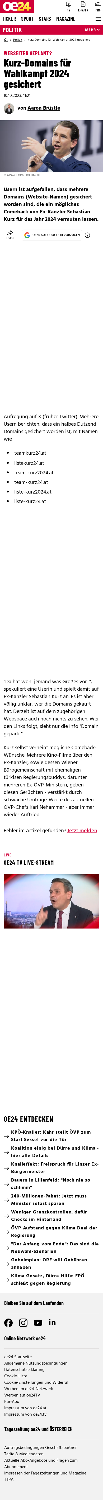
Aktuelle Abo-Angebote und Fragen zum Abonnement (41, 1463)
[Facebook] (8, 1323)
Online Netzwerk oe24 (25, 1338)
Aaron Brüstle (43, 108)
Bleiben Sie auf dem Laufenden (34, 1303)
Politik (12, 30)
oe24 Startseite (18, 1357)
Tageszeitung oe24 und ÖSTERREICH (38, 1429)
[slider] (31, 920)
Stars (45, 18)
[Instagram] (23, 1323)
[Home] (6, 40)
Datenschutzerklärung (24, 1369)
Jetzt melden (82, 831)
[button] (52, 902)
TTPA (8, 1479)
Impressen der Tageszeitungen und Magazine (45, 1473)
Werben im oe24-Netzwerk (28, 1389)
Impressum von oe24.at (25, 1408)
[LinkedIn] (53, 1323)
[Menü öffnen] (97, 19)
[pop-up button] (82, 920)
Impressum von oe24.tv (25, 1414)
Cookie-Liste (15, 1376)
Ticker (9, 18)
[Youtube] (38, 1323)
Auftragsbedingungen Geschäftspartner (40, 1447)
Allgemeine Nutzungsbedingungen (36, 1363)
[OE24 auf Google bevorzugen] (87, 235)
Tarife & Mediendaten (24, 1454)
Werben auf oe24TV (22, 1395)
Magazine (65, 18)
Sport (27, 18)
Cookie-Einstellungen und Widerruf (36, 1382)
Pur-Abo (11, 1401)
